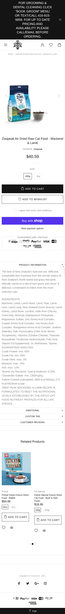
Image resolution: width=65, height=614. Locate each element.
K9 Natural (39, 491)
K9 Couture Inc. (18, 45)
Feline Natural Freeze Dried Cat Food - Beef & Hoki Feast (48, 498)
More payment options (32, 228)
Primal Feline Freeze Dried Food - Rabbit (15, 496)
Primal (5, 491)
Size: (33, 169)
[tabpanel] (16, 494)
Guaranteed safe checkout (32, 236)
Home (10, 54)
